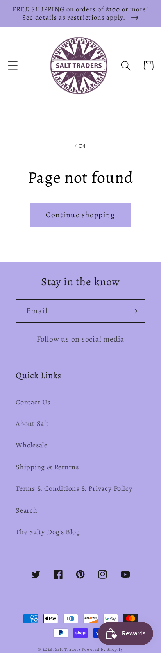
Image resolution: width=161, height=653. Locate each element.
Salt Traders (67, 649)
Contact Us (33, 402)
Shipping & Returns (47, 467)
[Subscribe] (134, 311)
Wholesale (32, 445)
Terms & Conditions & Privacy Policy (74, 488)
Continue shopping (80, 214)
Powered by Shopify (102, 649)
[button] (13, 65)
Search (27, 510)
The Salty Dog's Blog (48, 532)
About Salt (32, 423)
